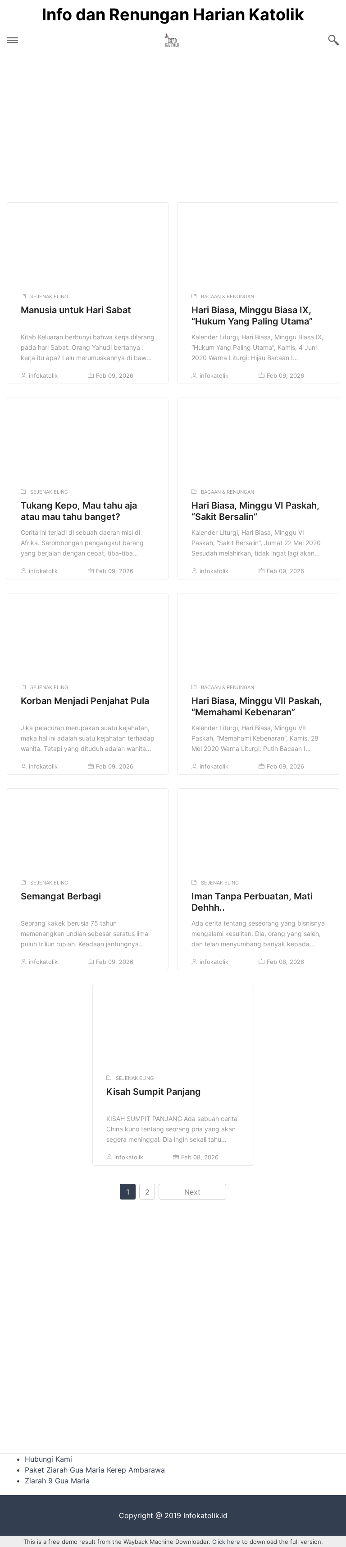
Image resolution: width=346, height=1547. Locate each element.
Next (192, 1191)
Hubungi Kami (48, 1459)
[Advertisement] (173, 125)
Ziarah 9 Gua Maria (57, 1480)
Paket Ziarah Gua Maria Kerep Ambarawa (95, 1469)
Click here (226, 1541)
